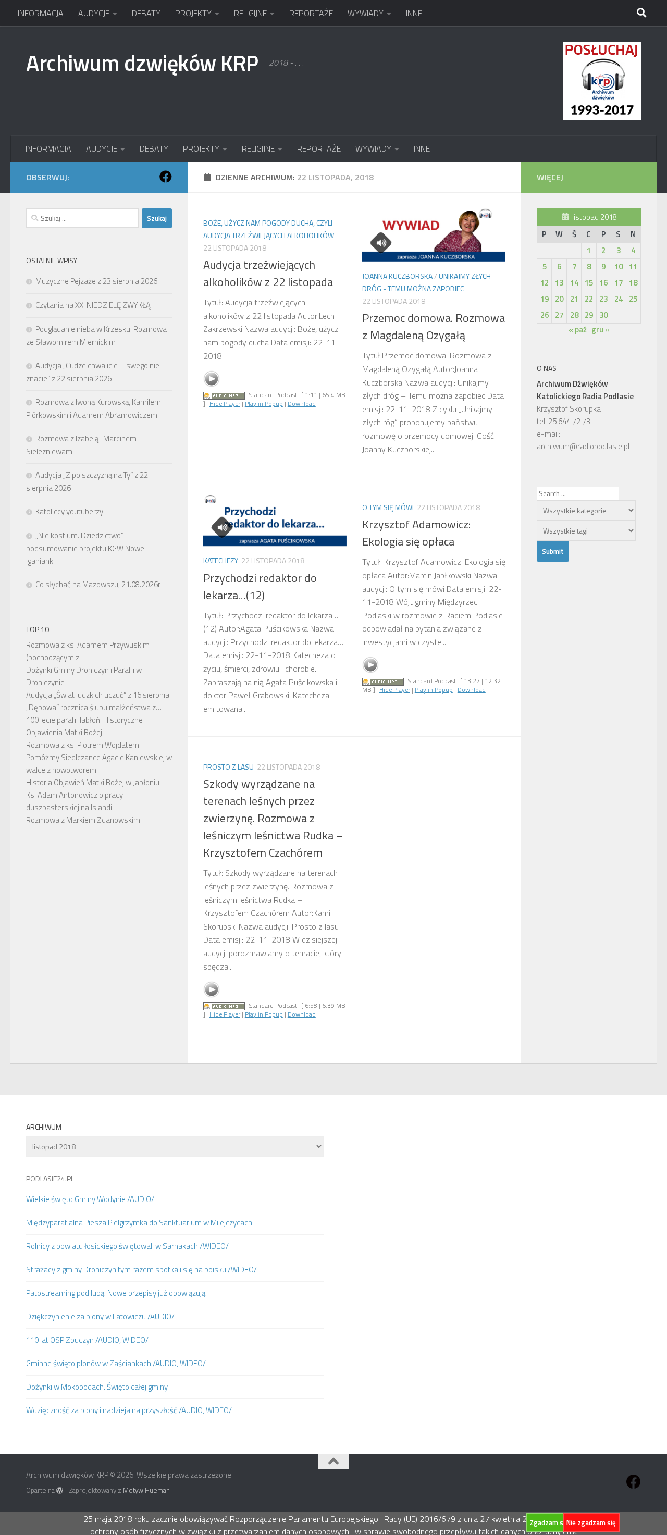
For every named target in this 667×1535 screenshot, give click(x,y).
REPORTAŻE (311, 13)
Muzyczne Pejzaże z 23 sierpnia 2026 (96, 281)
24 (618, 299)
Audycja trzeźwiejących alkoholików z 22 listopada (268, 273)
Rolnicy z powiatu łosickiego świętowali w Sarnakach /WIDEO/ (127, 1246)
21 (574, 299)
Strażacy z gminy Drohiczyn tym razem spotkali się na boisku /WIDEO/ (141, 1270)
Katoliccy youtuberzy (69, 511)
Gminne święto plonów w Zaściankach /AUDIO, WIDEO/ (116, 1363)
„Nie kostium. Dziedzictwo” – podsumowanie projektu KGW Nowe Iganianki (85, 548)
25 (633, 299)
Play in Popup (264, 403)
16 (603, 283)
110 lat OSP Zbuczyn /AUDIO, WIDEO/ (87, 1340)
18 (633, 283)
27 (559, 315)
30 (603, 315)
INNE (414, 13)
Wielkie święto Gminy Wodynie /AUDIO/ (90, 1199)
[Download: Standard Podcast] (224, 395)
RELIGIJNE (250, 13)
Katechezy (220, 560)
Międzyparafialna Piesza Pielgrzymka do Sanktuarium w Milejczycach (139, 1223)
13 (559, 283)
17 (618, 283)
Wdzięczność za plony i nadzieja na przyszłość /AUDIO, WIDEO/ (129, 1410)
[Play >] (211, 378)
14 (574, 283)
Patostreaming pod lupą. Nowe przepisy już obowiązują (115, 1293)
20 (559, 299)
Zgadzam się (549, 1522)
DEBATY (146, 13)
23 (603, 299)
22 (589, 299)
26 (544, 315)
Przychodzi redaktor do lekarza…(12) (260, 586)
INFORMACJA (41, 13)
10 (618, 267)
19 (544, 299)
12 (544, 283)
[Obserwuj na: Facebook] (165, 176)
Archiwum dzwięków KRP (142, 62)
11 (633, 267)
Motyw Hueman (146, 1490)
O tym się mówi (388, 507)
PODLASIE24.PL (50, 1178)
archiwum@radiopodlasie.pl (583, 446)
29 (589, 315)
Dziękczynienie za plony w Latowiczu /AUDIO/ (100, 1316)
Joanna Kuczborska (397, 275)
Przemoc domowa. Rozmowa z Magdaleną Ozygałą (433, 326)
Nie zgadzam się (591, 1522)
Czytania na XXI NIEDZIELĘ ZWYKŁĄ (93, 305)
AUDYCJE (93, 13)
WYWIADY (366, 13)
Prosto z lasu (228, 766)
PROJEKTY (193, 13)
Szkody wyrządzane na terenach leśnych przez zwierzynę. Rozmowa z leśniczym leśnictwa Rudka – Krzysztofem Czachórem (273, 818)
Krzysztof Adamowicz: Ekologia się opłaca (416, 532)
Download (302, 403)
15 (589, 283)
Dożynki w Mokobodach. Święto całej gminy (97, 1387)
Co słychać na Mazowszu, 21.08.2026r (97, 584)
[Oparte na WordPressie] (59, 1490)
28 (574, 315)
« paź (578, 330)
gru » (600, 330)
